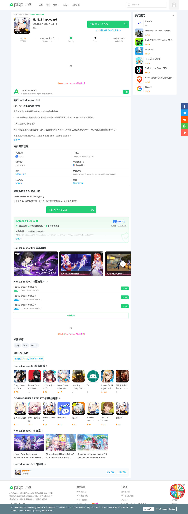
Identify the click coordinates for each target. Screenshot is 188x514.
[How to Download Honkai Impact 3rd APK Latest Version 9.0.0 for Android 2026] (29, 442)
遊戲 (20, 14)
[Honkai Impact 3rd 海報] (81, 263)
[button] (71, 39)
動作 (26, 14)
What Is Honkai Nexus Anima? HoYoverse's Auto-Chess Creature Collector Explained (60, 456)
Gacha (34, 345)
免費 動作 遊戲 (20, 174)
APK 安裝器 (81, 491)
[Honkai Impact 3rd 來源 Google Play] (78, 165)
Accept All (148, 509)
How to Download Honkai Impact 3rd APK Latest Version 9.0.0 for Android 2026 (28, 456)
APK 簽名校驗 (82, 495)
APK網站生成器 (127, 495)
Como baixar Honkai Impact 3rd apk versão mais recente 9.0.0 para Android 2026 (92, 456)
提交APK (124, 499)
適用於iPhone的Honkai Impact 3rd (30, 359)
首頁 (15, 14)
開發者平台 (125, 491)
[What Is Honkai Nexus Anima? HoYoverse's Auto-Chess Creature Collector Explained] (61, 442)
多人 (25, 345)
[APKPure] (20, 5)
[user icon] (174, 4)
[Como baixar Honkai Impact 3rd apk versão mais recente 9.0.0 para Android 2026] (92, 442)
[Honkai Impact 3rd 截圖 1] (127, 263)
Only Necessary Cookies (165, 509)
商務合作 (175, 499)
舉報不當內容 (78, 183)
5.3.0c (21, 156)
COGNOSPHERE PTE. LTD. (45, 23)
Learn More (47, 510)
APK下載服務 (82, 499)
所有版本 (71, 315)
